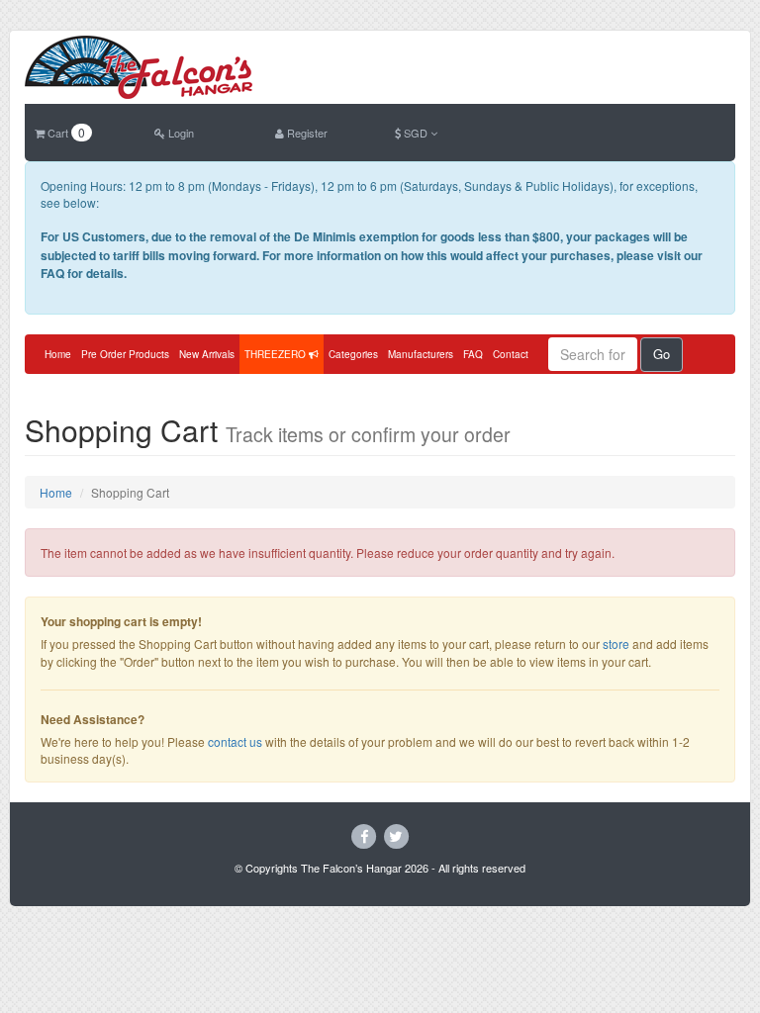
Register (306, 132)
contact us (235, 741)
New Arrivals (207, 354)
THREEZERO (276, 354)
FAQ (473, 354)
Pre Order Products (125, 354)
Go (661, 353)
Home (58, 354)
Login (179, 132)
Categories (353, 354)
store (616, 643)
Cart (65, 132)
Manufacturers (420, 354)
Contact (510, 354)
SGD (415, 132)
